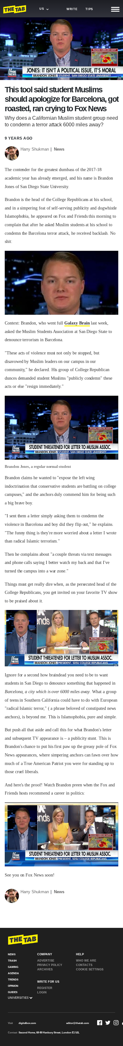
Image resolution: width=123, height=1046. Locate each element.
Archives (45, 969)
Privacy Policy (49, 965)
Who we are (86, 960)
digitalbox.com (27, 1023)
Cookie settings (89, 969)
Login (42, 992)
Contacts (84, 965)
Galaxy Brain (77, 323)
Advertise (45, 960)
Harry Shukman (34, 149)
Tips (89, 9)
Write (72, 9)
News (59, 149)
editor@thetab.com (77, 1023)
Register (44, 988)
